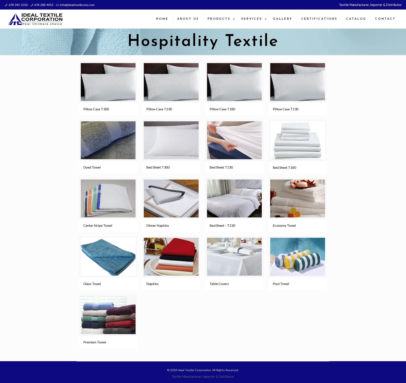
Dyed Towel (92, 167)
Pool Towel (281, 284)
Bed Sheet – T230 (222, 225)
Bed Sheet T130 (221, 167)
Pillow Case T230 (159, 109)
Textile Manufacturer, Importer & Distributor (370, 5)
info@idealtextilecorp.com (77, 5)
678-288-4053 (43, 5)
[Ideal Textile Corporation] (35, 19)
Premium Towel (94, 342)
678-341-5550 (18, 5)
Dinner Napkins (157, 225)
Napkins (152, 284)
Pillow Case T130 (285, 109)
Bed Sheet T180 (284, 167)
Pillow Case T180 (222, 109)
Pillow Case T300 (96, 109)
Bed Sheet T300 (158, 167)
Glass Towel (92, 284)
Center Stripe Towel (97, 225)
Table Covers (219, 284)
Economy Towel (284, 225)
